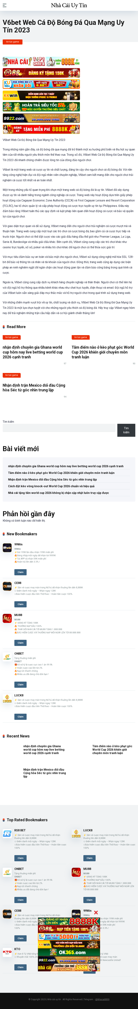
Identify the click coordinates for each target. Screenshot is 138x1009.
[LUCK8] (7, 702)
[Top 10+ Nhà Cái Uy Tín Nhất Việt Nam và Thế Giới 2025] (69, 5)
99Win (18, 544)
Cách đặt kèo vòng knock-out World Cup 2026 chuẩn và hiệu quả (51, 486)
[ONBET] (7, 660)
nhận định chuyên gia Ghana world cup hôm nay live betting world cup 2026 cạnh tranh (33, 352)
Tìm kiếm (8, 421)
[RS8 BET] (7, 837)
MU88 (18, 615)
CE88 (17, 583)
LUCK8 (18, 695)
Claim (20, 572)
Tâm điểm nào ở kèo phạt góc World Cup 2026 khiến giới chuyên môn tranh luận (103, 352)
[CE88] (7, 590)
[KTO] (7, 956)
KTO (17, 949)
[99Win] (7, 551)
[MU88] (7, 622)
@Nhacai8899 (102, 999)
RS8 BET (20, 830)
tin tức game (12, 42)
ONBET (19, 653)
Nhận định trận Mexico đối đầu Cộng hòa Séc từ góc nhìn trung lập (34, 387)
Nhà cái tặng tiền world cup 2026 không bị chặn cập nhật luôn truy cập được (58, 493)
